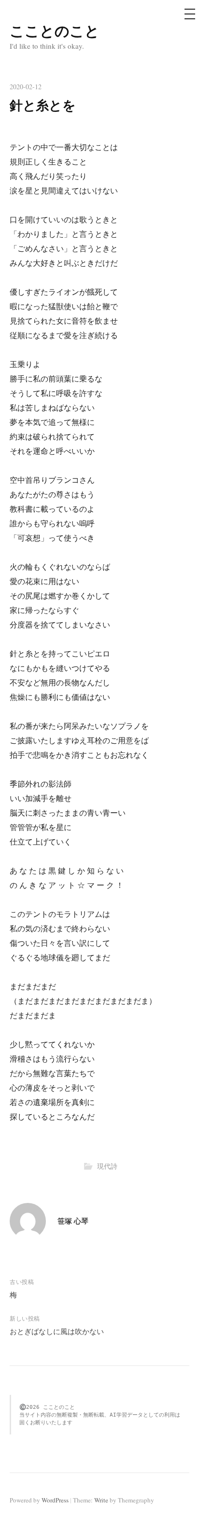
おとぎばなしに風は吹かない (57, 1331)
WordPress (55, 1500)
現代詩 (107, 1166)
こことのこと (55, 30)
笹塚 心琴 (72, 1220)
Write (101, 1500)
